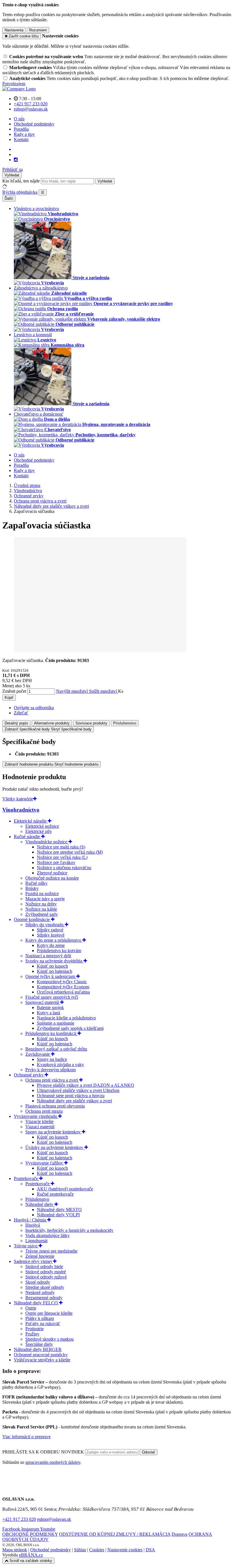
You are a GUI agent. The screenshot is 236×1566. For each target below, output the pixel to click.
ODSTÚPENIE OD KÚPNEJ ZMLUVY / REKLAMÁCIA (114, 1534)
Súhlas (80, 1549)
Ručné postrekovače (55, 1194)
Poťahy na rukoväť (42, 1323)
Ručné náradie (27, 836)
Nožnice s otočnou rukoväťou (64, 867)
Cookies (96, 1549)
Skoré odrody (37, 1282)
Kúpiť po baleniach (54, 971)
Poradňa (21, 129)
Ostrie (30, 1308)
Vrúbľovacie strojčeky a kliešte (42, 1359)
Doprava (179, 1534)
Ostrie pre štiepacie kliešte (49, 1313)
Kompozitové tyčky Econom (63, 986)
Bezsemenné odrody (43, 1297)
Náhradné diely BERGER (38, 1349)
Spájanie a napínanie (55, 1023)
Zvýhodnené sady (41, 914)
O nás (19, 118)
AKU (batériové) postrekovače (65, 1188)
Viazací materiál (39, 1126)
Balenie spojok (50, 1007)
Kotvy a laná (48, 1012)
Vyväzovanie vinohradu (36, 1116)
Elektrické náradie (31, 821)
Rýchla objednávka (19, 192)
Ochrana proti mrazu (44, 1111)
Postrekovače (26, 1178)
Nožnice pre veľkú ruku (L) (62, 857)
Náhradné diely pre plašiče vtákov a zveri (74, 1100)
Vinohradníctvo (20, 810)
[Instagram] (16, 159)
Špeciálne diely (39, 1344)
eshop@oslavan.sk (54, 1519)
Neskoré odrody (40, 1292)
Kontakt (21, 139)
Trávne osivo (26, 1245)
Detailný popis (16, 723)
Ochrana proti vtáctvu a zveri (52, 1080)
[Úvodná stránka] (19, 88)
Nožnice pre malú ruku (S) (61, 846)
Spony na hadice (52, 1059)
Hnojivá (32, 1225)
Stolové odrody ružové (46, 1276)
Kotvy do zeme (51, 945)
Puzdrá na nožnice (42, 893)
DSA (150, 1549)
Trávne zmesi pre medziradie (51, 1251)
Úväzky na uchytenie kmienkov (54, 1147)
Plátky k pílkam (39, 1318)
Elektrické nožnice (42, 826)
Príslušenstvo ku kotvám (59, 950)
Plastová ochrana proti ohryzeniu (55, 1105)
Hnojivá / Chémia (30, 1219)
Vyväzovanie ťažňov (44, 1162)
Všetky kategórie (17, 798)
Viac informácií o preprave (26, 1436)
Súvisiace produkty (91, 723)
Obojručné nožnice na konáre (52, 878)
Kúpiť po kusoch (52, 966)
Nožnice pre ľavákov (56, 862)
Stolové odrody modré (45, 1271)
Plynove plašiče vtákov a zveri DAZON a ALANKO (85, 1085)
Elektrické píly (38, 831)
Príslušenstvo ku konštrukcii (51, 1033)
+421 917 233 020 (19, 1519)
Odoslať (148, 1452)
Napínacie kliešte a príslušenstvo (66, 1017)
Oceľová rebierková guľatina (63, 992)
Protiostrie (34, 1328)
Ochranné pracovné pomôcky (41, 1354)
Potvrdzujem (13, 83)
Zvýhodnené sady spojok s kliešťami (70, 1028)
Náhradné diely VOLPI (58, 1214)
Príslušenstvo (124, 723)
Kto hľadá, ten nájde (21, 180)
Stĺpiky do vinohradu (45, 924)
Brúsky (32, 888)
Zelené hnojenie (39, 1256)
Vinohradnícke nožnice (46, 841)
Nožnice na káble (41, 909)
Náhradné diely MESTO (59, 1209)
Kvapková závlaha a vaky (60, 1064)
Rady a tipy (24, 134)
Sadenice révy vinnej (33, 1261)
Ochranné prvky (29, 1074)
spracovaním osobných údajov (52, 1462)
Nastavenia (14, 30)
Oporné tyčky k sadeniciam (50, 976)
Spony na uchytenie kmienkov (53, 1131)
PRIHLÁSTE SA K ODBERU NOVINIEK (43, 1451)
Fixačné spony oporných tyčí (51, 997)
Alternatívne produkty (52, 723)
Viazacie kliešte (39, 1121)
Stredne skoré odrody (44, 1287)
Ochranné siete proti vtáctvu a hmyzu (70, 1095)
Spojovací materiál (42, 1002)
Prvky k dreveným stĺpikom (50, 1069)
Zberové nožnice (52, 872)
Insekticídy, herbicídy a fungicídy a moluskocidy (69, 1230)
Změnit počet (14, 691)
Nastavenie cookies (124, 1549)
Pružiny (32, 1333)
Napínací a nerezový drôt (48, 955)
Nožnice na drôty (41, 903)
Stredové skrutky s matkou (49, 1339)
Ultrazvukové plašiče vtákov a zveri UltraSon (78, 1090)
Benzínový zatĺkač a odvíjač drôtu (56, 1048)
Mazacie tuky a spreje (45, 898)
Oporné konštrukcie (32, 919)
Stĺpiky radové (50, 929)
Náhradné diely (39, 1204)
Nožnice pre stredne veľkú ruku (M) (70, 852)
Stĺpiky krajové (50, 935)
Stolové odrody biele (44, 1266)
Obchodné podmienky (34, 123)
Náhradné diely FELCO (36, 1302)
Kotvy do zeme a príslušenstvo (53, 940)
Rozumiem (38, 30)
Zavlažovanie (38, 1054)
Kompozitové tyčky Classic (62, 981)
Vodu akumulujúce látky (47, 1235)
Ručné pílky (36, 883)
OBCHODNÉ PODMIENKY (30, 1534)
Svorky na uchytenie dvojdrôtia (54, 960)
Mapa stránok (14, 1549)
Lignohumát (36, 1240)
